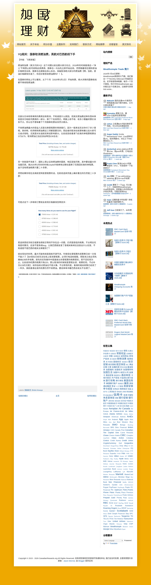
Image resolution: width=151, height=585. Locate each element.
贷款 (111, 356)
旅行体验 (119, 381)
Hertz (111, 456)
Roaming (107, 508)
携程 (124, 392)
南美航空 (121, 383)
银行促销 (123, 397)
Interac (110, 461)
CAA (112, 430)
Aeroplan (113, 408)
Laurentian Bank (109, 469)
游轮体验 (111, 401)
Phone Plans (108, 492)
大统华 (105, 356)
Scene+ (112, 511)
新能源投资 (109, 395)
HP (126, 456)
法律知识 (116, 356)
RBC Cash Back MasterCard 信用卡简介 (116, 128)
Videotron (130, 521)
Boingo (122, 425)
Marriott (119, 474)
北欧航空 (113, 353)
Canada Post (119, 430)
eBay (126, 446)
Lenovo (119, 469)
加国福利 (110, 370)
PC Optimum (116, 490)
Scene (105, 511)
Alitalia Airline (128, 414)
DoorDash (106, 446)
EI (129, 446)
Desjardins (128, 443)
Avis (110, 422)
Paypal (105, 487)
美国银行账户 (111, 383)
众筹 (117, 406)
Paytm (127, 487)
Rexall (131, 503)
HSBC (130, 456)
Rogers (114, 508)
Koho (125, 464)
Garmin (105, 456)
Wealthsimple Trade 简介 (116, 69)
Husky (116, 459)
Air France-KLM (117, 411)
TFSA (111, 519)
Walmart (106, 526)
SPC (131, 513)
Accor (105, 409)
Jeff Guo (110, 210)
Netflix (125, 482)
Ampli (105, 419)
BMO (114, 424)
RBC (105, 503)
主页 (57, 396)
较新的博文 (23, 396)
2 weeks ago (121, 180)
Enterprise (126, 448)
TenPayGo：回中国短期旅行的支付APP (116, 193)
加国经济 (119, 370)
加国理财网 (128, 370)
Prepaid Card (109, 498)
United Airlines (119, 521)
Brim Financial (121, 427)
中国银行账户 (111, 406)
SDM (131, 511)
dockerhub (111, 149)
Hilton (116, 456)
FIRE (127, 453)
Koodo (105, 466)
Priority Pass (122, 498)
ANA (109, 419)
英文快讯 (126, 44)
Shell (109, 513)
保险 (125, 351)
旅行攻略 (110, 380)
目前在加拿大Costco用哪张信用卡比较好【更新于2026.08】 (123, 311)
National (123, 479)
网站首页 (21, 44)
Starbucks (117, 516)
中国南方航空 (123, 403)
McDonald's (113, 477)
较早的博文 (92, 396)
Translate (113, 543)
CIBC (123, 435)
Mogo (128, 477)
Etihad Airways (124, 451)
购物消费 (122, 358)
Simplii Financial (118, 513)
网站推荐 (100, 44)
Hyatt (121, 459)
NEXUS (130, 482)
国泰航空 (28, 390)
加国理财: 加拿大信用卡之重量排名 (114, 204)
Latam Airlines (128, 466)
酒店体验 (125, 375)
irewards (116, 461)
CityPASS (106, 438)
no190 (109, 185)
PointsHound (118, 495)
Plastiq (117, 492)
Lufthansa (117, 472)
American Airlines (118, 417)
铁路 (129, 389)
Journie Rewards (115, 464)
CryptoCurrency (109, 443)
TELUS (106, 519)
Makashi (110, 101)
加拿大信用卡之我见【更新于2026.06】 (122, 252)
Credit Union (127, 440)
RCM (111, 503)
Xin (108, 176)
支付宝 (123, 401)
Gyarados (111, 113)
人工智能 (119, 386)
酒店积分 (117, 375)
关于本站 (34, 44)
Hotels (122, 456)
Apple (126, 419)
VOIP (131, 524)
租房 (127, 406)
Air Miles (129, 411)
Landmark (111, 466)
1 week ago (118, 159)
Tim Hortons (118, 519)
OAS (120, 485)
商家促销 (128, 386)
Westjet (106, 529)
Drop (121, 446)
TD (132, 516)
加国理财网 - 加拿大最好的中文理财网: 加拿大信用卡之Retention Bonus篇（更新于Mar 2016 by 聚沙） (118, 157)
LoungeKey (107, 472)
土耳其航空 (112, 392)
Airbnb (105, 414)
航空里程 (112, 365)
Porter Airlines (128, 495)
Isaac (109, 200)
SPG (105, 516)
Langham (119, 466)
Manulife (130, 472)
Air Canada (124, 408)
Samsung (130, 508)
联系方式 (87, 44)
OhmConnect (128, 485)
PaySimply (121, 487)
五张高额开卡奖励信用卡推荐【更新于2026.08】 (123, 275)
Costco (106, 440)
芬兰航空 (113, 359)
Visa (125, 524)
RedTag (121, 503)
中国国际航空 (112, 403)
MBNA (106, 477)
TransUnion (128, 519)
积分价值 (47, 44)
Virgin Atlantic (109, 524)
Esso (117, 451)
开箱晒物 (123, 378)
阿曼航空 (106, 351)
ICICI (131, 459)
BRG (112, 427)
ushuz (109, 124)
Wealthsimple (115, 526)
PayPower (113, 487)
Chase (106, 435)
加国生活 (108, 372)
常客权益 (121, 353)
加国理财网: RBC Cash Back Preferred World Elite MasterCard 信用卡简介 (117, 118)
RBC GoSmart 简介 (109, 180)
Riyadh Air (107, 505)
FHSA (119, 453)
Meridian (121, 477)
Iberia (126, 459)
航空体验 (120, 364)
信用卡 (118, 394)
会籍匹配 (116, 367)
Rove (119, 508)
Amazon (106, 417)
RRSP (124, 508)
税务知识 (123, 389)
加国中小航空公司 (121, 372)
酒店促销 (109, 375)
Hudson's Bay (108, 459)
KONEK (130, 464)
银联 (116, 398)
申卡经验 (107, 389)
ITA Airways (124, 461)
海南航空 (125, 362)
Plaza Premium (127, 492)
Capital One (113, 433)
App (121, 419)
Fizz (131, 453)
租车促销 (123, 406)
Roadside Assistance (124, 505)
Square (110, 516)
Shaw (105, 513)
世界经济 (116, 389)
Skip (127, 513)
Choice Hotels (114, 435)
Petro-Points (128, 490)
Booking (130, 425)
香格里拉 (120, 392)
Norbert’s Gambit (110, 485)
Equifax (111, 451)
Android (115, 419)
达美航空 (129, 353)
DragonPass (115, 446)
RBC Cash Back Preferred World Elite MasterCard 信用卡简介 (123, 323)
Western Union (128, 526)
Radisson (122, 500)
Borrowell (106, 427)
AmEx (130, 416)
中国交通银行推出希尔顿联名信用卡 (114, 107)
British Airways (37, 390)
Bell (114, 422)
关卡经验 (109, 362)
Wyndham (117, 529)
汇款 (109, 367)
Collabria (129, 438)
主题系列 (60, 44)
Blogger (81, 561)
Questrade (113, 500)
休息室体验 (109, 397)
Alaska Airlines (115, 414)
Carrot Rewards (126, 433)
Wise (112, 529)
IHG (105, 461)
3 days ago (126, 119)
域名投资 (118, 401)
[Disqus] (57, 303)
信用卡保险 (128, 395)
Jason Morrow (69, 561)
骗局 (126, 383)
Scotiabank (122, 510)
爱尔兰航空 (119, 351)
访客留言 (113, 44)
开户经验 (115, 378)
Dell (120, 443)
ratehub (130, 500)
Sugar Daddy (112, 134)
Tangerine (125, 516)
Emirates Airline (115, 448)
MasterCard (128, 474)
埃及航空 (112, 351)
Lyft (124, 472)
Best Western (122, 422)
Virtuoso (119, 524)
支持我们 (74, 44)
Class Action (118, 438)
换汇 (127, 364)
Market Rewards (109, 474)
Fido (123, 453)
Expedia (113, 453)
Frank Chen (112, 164)
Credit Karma (115, 440)
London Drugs (128, 469)
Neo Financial (115, 482)
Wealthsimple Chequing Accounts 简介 (123, 287)
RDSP (116, 503)
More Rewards (115, 479)
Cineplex (129, 435)
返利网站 (125, 356)
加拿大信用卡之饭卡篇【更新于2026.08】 (123, 241)
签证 (114, 386)
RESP (126, 503)
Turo (104, 521)
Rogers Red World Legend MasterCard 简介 (123, 334)
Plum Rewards (108, 495)
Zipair (124, 529)
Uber (109, 521)
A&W (131, 406)
